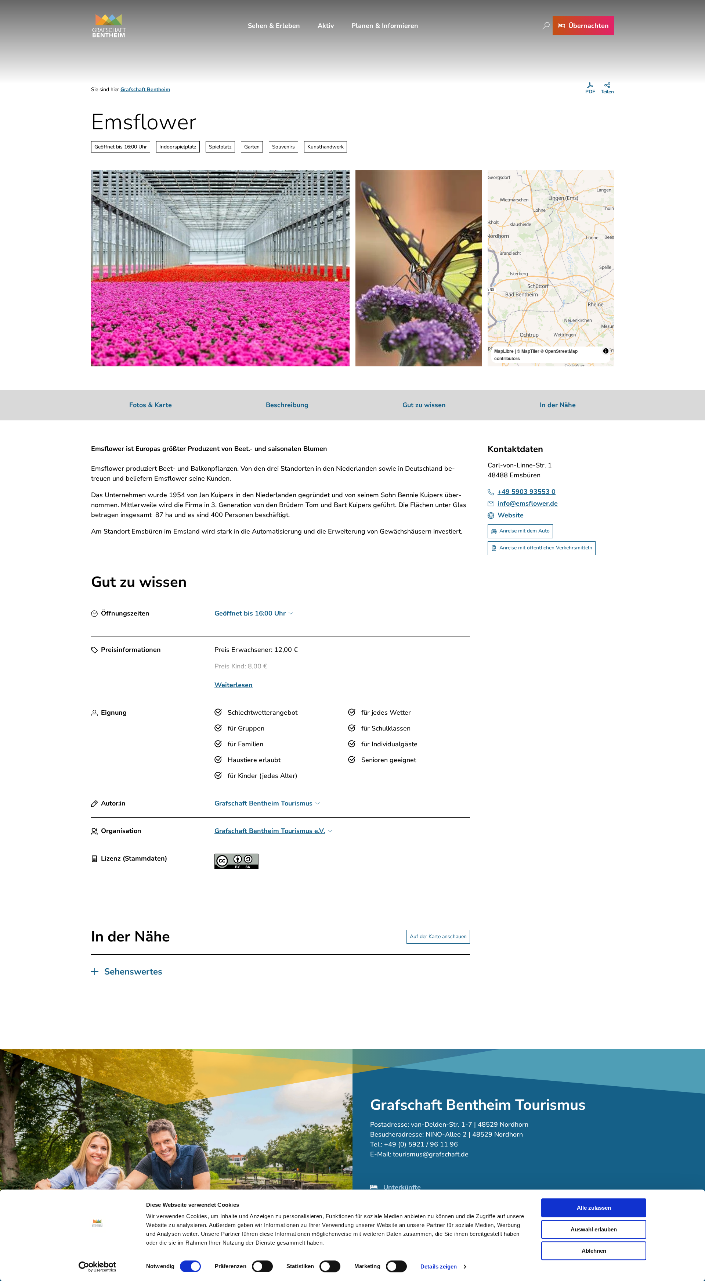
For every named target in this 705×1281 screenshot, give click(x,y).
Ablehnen (594, 1251)
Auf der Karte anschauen (438, 936)
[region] (551, 268)
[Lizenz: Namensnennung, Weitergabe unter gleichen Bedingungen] (236, 866)
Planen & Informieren (384, 25)
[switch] (262, 1266)
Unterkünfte (402, 1187)
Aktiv (326, 25)
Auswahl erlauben (594, 1229)
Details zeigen (438, 1266)
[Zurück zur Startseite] (109, 25)
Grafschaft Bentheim (145, 89)
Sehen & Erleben (274, 25)
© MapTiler (528, 351)
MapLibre (504, 351)
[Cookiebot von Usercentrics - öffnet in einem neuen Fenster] (97, 1266)
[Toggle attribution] (605, 351)
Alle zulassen (594, 1208)
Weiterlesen (233, 685)
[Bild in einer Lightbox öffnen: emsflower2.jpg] (418, 268)
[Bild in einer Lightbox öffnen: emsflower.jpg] (220, 268)
